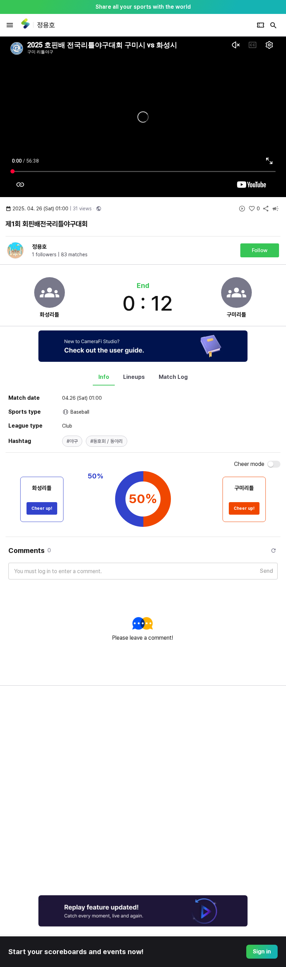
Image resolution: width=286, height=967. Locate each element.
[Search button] (273, 25)
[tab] (104, 377)
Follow (260, 250)
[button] (72, 441)
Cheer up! (41, 508)
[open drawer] (9, 25)
